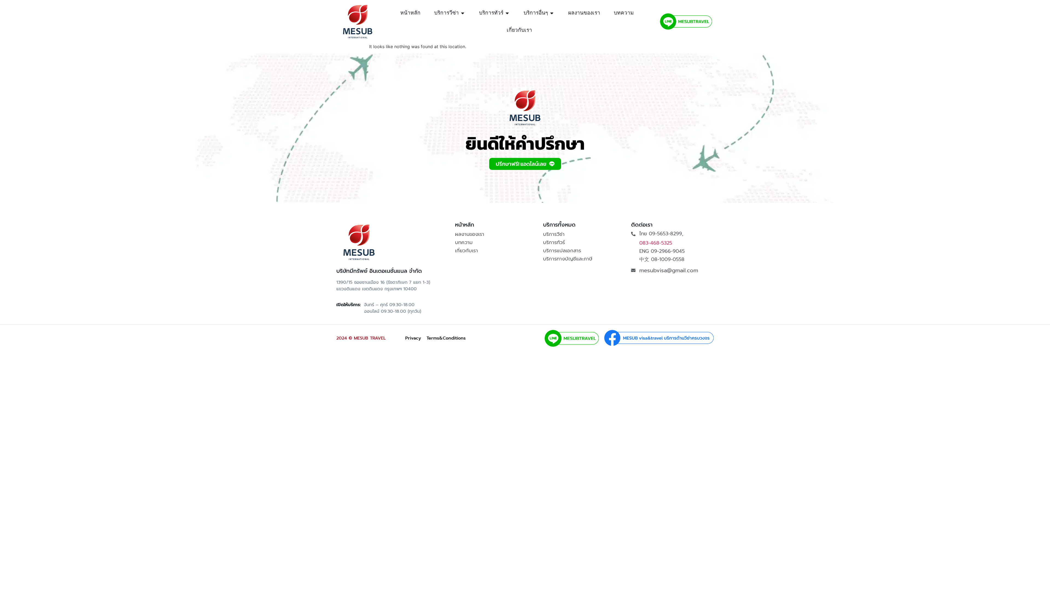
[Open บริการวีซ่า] (462, 13)
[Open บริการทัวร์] (507, 13)
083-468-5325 (655, 243)
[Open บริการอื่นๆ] (552, 13)
